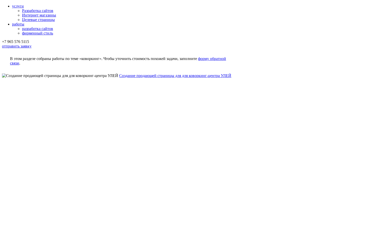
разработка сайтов (37, 28)
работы (18, 24)
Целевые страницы (38, 20)
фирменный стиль (37, 33)
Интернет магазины (39, 15)
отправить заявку (17, 46)
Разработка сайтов (37, 10)
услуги (18, 6)
